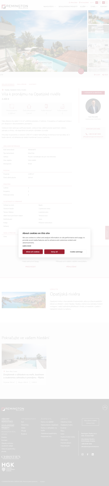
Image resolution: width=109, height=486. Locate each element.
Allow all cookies (32, 252)
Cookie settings (76, 252)
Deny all (54, 252)
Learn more (27, 245)
